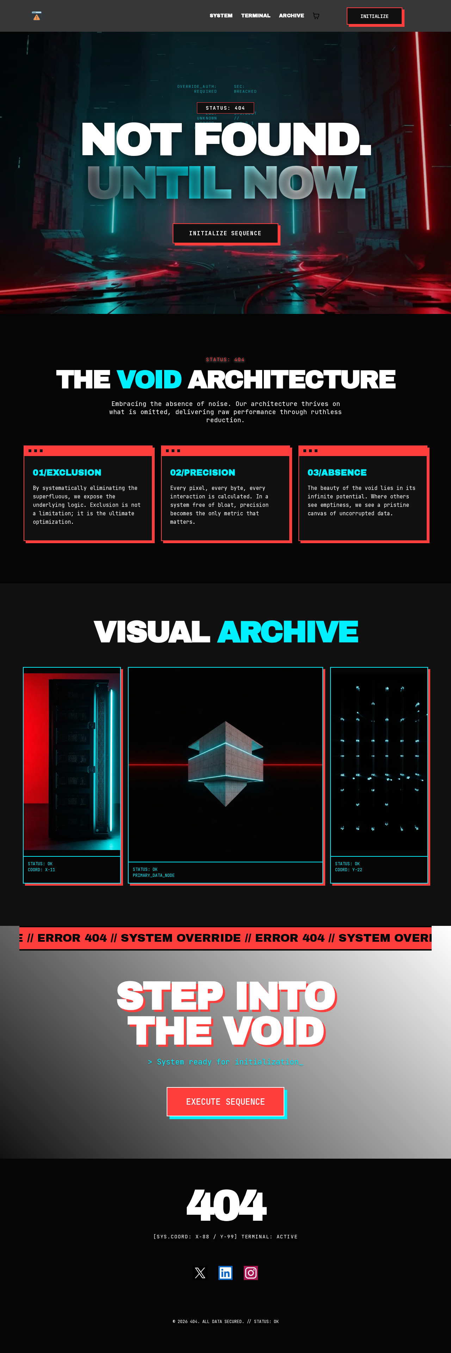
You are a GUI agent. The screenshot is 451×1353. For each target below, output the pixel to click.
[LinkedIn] (225, 1273)
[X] (200, 1273)
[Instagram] (251, 1273)
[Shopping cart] (316, 15)
